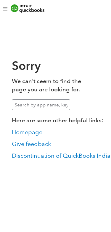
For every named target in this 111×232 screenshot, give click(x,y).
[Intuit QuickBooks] (32, 9)
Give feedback (31, 143)
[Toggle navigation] (5, 9)
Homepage (27, 132)
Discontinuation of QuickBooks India (61, 155)
